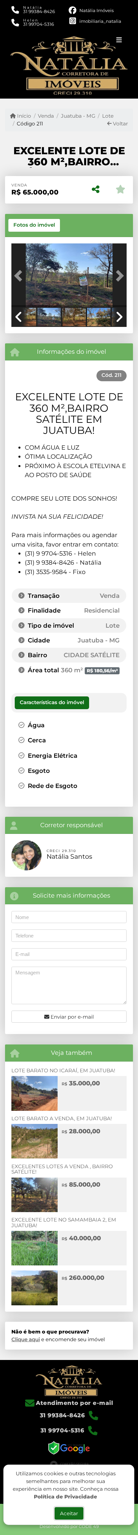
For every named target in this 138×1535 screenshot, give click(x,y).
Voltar (120, 123)
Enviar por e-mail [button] (71, 1017)
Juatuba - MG (78, 116)
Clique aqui (25, 1339)
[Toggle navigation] (119, 41)
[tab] (34, 225)
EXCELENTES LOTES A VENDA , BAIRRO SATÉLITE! (62, 1169)
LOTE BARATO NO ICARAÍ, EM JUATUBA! (63, 1070)
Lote (108, 116)
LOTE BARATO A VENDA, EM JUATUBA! (61, 1118)
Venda (46, 116)
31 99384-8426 (39, 11)
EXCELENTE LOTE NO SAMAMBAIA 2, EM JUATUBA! (63, 1222)
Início (23, 116)
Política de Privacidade (65, 1496)
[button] (20, 276)
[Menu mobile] (69, 65)
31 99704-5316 (38, 24)
